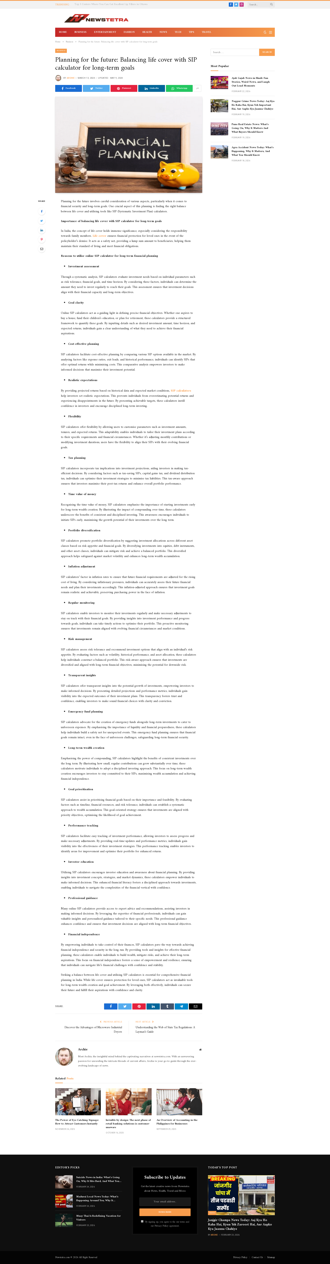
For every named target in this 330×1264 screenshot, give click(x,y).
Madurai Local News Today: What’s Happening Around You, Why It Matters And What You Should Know (98, 1199)
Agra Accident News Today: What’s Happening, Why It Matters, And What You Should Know (252, 151)
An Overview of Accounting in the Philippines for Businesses (177, 1122)
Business (80, 32)
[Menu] (270, 32)
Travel (206, 32)
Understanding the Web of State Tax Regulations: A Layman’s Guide (165, 1030)
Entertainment (105, 32)
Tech (178, 32)
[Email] (41, 248)
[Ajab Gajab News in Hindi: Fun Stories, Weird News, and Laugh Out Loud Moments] (219, 82)
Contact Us (257, 1257)
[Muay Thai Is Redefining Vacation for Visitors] (64, 1220)
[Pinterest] (41, 239)
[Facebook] (41, 211)
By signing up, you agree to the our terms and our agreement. (166, 1224)
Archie (70, 78)
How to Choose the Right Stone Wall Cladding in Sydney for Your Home (114, 4)
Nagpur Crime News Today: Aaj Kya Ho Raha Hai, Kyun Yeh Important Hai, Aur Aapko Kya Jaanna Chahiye (253, 105)
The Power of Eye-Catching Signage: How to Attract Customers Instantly (77, 1122)
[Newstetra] (96, 18)
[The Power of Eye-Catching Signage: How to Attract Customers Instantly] (78, 1101)
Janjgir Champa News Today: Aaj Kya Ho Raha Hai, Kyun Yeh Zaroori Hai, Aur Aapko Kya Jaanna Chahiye (240, 1224)
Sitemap (271, 1257)
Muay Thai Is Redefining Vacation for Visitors (98, 1218)
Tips (191, 32)
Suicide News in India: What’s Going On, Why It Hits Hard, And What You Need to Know (98, 1179)
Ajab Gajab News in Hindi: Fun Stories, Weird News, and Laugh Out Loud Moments (251, 82)
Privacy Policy (161, 1226)
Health (147, 32)
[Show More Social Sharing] (197, 88)
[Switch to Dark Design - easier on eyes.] (265, 32)
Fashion (129, 32)
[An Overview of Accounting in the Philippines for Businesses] (179, 1101)
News (163, 32)
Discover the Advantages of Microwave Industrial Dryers (93, 1030)
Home (63, 32)
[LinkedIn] (41, 230)
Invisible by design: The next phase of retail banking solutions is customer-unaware (128, 1123)
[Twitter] (41, 220)
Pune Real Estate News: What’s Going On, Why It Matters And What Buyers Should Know (250, 128)
